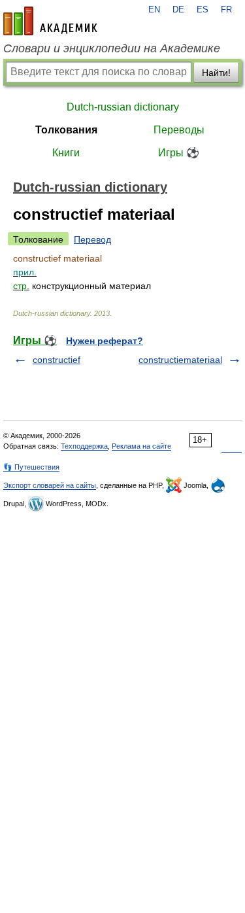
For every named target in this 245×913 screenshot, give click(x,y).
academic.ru (50, 21)
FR (226, 9)
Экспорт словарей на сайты (49, 485)
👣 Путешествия (31, 467)
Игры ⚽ (178, 152)
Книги (66, 152)
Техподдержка (84, 446)
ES (202, 9)
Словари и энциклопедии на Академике (111, 48)
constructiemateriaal (180, 359)
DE (178, 9)
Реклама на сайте (141, 446)
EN (154, 9)
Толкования (66, 129)
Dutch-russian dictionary (123, 106)
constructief (56, 359)
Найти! (216, 72)
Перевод (92, 239)
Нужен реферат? (104, 341)
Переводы (179, 129)
